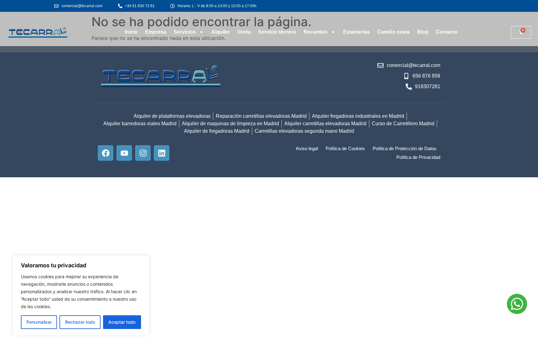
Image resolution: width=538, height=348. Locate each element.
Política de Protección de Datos (405, 148)
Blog (422, 32)
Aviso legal (307, 148)
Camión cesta (393, 32)
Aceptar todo (121, 322)
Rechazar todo (80, 322)
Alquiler (220, 32)
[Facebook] (105, 153)
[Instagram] (143, 153)
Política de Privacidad (418, 157)
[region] (80, 295)
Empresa (155, 32)
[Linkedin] (161, 153)
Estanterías (356, 32)
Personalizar (39, 322)
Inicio (131, 32)
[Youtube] (124, 153)
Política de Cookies (345, 148)
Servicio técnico (277, 32)
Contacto (447, 32)
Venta (244, 32)
